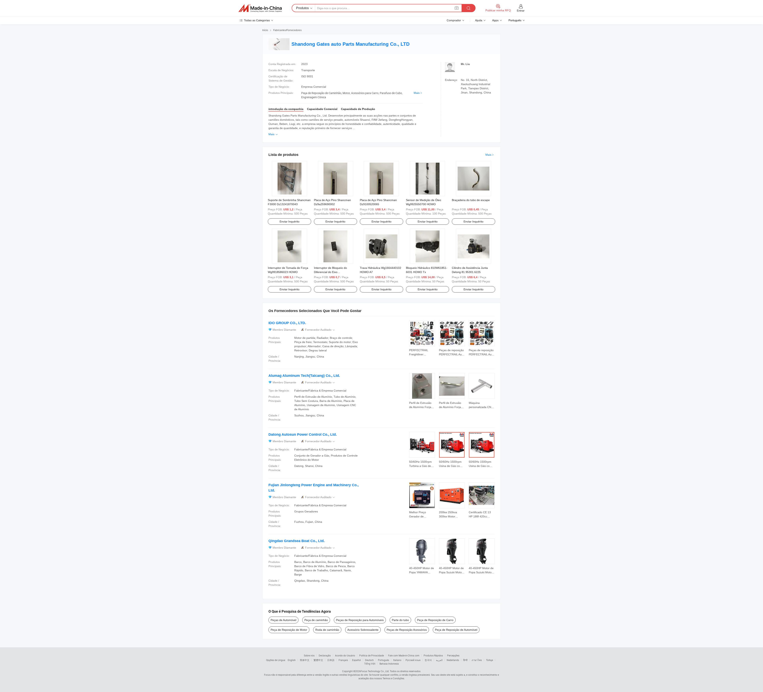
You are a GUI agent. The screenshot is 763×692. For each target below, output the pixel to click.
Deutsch (369, 660)
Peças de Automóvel (283, 620)
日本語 (330, 660)
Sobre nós (309, 655)
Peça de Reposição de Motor (289, 629)
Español (356, 660)
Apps (495, 20)
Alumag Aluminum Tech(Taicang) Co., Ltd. (304, 376)
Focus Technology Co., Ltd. (375, 671)
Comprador (454, 20)
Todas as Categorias (257, 20)
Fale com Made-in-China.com (403, 655)
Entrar (521, 10)
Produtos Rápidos (433, 655)
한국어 (428, 660)
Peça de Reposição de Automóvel (456, 629)
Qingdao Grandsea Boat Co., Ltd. (296, 541)
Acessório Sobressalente (363, 629)
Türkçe (489, 660)
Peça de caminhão (316, 620)
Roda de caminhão (327, 629)
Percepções (453, 655)
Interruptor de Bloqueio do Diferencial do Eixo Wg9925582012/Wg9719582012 (334, 272)
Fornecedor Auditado (320, 329)
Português (383, 660)
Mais (417, 92)
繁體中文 (318, 660)
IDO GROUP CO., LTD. (287, 323)
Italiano (397, 660)
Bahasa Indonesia (389, 663)
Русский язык (413, 660)
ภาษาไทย (477, 660)
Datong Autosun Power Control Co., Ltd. (302, 434)
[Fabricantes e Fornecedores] (260, 8)
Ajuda (478, 20)
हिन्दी (465, 660)
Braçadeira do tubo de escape (471, 200)
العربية (439, 660)
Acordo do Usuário (345, 655)
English (292, 660)
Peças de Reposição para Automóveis (360, 620)
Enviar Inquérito (289, 221)
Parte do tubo (400, 620)
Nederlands (453, 660)
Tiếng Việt (369, 663)
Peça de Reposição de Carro (435, 620)
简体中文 (304, 660)
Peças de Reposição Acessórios (407, 629)
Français (343, 660)
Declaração (325, 655)
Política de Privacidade (371, 655)
